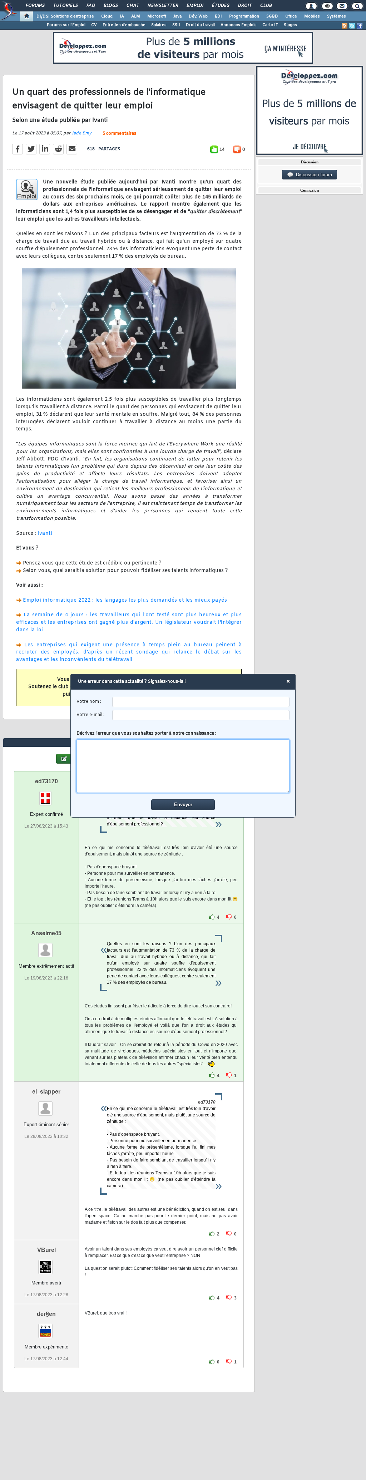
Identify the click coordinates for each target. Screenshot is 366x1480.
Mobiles (312, 16)
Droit (244, 6)
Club (265, 6)
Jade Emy (81, 133)
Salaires (159, 25)
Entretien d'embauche (124, 25)
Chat (132, 6)
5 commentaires (119, 134)
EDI (218, 16)
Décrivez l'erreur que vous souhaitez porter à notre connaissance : (146, 733)
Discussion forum (312, 174)
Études (220, 6)
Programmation (244, 16)
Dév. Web (198, 16)
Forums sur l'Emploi (66, 25)
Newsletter (162, 6)
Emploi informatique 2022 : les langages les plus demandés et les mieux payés (125, 600)
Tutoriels (65, 6)
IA (122, 16)
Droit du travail (200, 25)
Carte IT (270, 25)
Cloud (107, 16)
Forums (35, 6)
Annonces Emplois (239, 25)
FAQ (90, 6)
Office (291, 16)
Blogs (110, 6)
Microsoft (156, 16)
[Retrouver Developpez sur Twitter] (352, 26)
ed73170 (46, 781)
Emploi (195, 6)
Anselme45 (46, 933)
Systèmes (336, 16)
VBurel (46, 1250)
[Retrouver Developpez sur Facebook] (359, 26)
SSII (176, 25)
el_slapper (46, 1092)
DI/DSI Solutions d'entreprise (65, 16)
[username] (201, 702)
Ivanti (45, 533)
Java (177, 16)
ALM (135, 16)
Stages (290, 25)
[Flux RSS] (344, 26)
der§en (46, 1314)
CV (94, 25)
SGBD (272, 16)
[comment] (183, 766)
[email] (201, 715)
